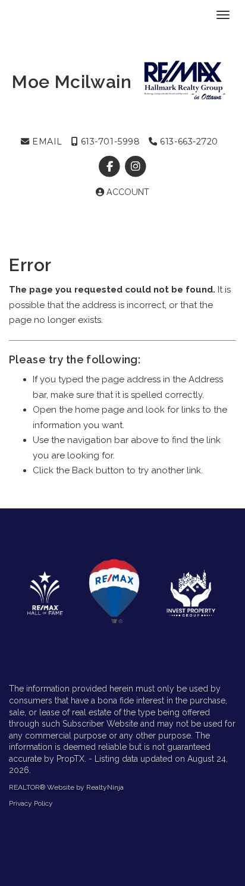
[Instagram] (135, 166)
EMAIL (46, 141)
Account (126, 192)
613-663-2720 (188, 141)
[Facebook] (111, 166)
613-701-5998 (109, 141)
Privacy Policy (31, 803)
